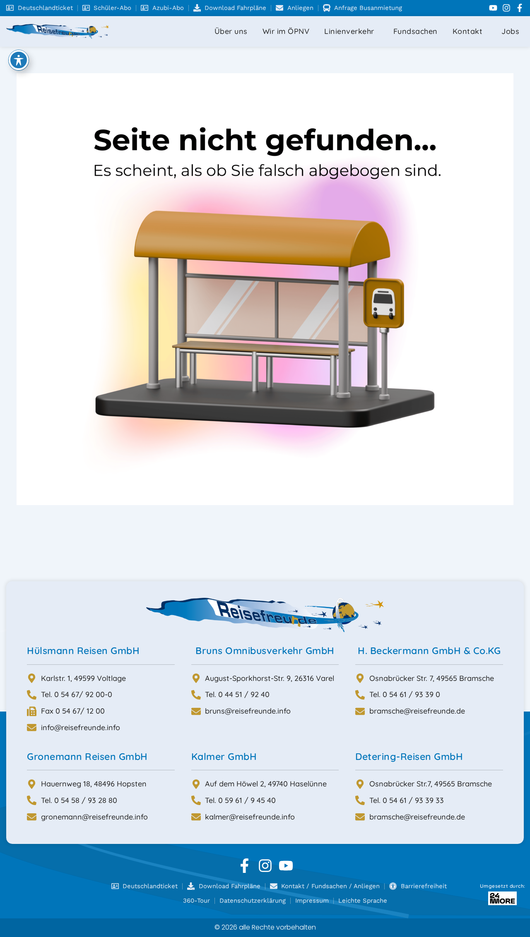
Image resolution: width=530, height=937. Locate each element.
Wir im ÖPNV (286, 31)
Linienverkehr (349, 31)
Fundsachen (415, 31)
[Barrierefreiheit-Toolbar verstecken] (19, 60)
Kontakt (468, 31)
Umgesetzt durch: (502, 886)
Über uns (231, 31)
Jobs (510, 31)
